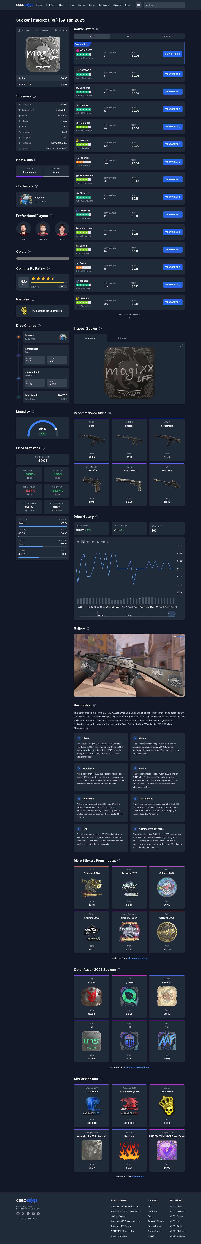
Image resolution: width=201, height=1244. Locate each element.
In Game (26, 30)
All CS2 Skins (176, 1206)
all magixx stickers (138, 958)
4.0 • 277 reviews (84, 130)
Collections (104, 5)
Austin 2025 (61, 110)
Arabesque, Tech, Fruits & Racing (126, 1211)
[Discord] (19, 1213)
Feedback (152, 1211)
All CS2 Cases (176, 1216)
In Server (44, 30)
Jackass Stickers (118, 1216)
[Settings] (139, 5)
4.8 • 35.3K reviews (84, 201)
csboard (84, 280)
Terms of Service (156, 1221)
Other (127, 5)
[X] (24, 1213)
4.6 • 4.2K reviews (84, 95)
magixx (63, 121)
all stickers (138, 1176)
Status (151, 1216)
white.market (86, 228)
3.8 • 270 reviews (84, 183)
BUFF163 (84, 158)
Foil (65, 126)
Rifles (61, 5)
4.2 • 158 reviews (83, 306)
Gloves (81, 5)
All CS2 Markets (177, 1231)
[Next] (180, 665)
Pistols (39, 5)
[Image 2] (131, 693)
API (149, 1206)
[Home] (26, 5)
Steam (83, 263)
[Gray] (42, 258)
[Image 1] (127, 693)
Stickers (117, 5)
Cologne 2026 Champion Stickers (126, 1221)
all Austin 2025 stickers (138, 1067)
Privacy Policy (154, 1226)
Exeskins (84, 140)
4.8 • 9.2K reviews (84, 113)
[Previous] (77, 665)
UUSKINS (84, 298)
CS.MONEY (86, 50)
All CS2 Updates (177, 1236)
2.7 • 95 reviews (83, 166)
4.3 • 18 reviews (83, 288)
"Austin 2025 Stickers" (56, 148)
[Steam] (39, 1213)
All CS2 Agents (176, 1226)
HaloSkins (85, 123)
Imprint (151, 1236)
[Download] (78, 692)
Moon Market (87, 175)
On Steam (62, 30)
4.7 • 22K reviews (84, 218)
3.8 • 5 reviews (82, 253)
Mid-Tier (50, 5)
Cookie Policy (154, 1231)
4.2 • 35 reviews (83, 148)
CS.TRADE (85, 70)
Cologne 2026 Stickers (121, 1226)
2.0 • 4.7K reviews (84, 271)
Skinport (84, 193)
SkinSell (84, 245)
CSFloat (84, 105)
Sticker (63, 104)
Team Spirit (61, 115)
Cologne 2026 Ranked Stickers (125, 1206)
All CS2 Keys (175, 1221)
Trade (166, 36)
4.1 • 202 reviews (83, 236)
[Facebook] (29, 1213)
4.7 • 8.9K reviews (84, 58)
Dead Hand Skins (119, 1236)
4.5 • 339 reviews (84, 78)
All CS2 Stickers (177, 1211)
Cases (92, 5)
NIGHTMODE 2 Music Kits (122, 1231)
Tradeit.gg (85, 210)
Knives (71, 5)
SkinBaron (85, 87)
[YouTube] (34, 1213)
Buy (92, 36)
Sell (129, 36)
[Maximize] (181, 345)
